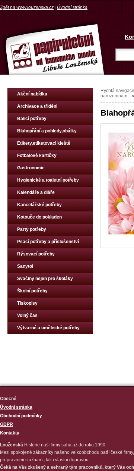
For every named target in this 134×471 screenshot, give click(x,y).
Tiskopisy (27, 303)
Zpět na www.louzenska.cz (27, 7)
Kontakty (9, 433)
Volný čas (27, 315)
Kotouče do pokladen (39, 217)
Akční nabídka (32, 94)
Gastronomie (31, 167)
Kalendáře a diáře (36, 192)
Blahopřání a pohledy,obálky (47, 131)
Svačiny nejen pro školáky (45, 278)
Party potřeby (31, 229)
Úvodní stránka (72, 7)
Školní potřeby (32, 290)
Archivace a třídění (37, 106)
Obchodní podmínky (21, 415)
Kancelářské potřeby (39, 204)
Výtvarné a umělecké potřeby (48, 327)
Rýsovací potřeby (36, 254)
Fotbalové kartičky (37, 155)
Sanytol (25, 266)
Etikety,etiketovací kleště (43, 143)
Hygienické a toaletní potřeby (48, 180)
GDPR (6, 424)
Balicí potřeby (32, 118)
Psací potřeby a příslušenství (48, 241)
